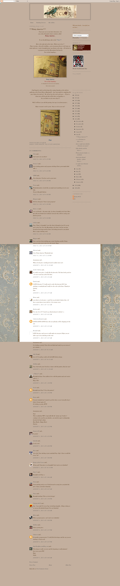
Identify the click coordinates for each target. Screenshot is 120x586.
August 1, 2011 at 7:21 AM (42, 304)
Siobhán (35, 364)
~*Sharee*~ (36, 373)
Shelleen (35, 525)
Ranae (34, 397)
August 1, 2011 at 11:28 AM (43, 369)
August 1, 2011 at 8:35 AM (42, 326)
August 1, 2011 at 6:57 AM (42, 293)
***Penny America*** (82, 137)
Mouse (34, 297)
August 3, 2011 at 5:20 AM (42, 510)
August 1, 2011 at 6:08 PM (42, 446)
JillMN (34, 175)
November (79, 124)
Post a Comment (33, 562)
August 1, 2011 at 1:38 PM (42, 383)
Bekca (34, 515)
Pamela (35, 281)
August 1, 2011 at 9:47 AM (42, 338)
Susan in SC (36, 431)
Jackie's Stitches (37, 270)
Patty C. (35, 472)
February (78, 179)
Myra (34, 450)
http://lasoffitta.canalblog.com (40, 546)
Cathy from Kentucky (38, 319)
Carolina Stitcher (60, 11)
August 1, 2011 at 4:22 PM (42, 426)
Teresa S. (35, 163)
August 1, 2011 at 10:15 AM (43, 349)
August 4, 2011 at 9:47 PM (42, 542)
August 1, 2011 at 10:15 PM (43, 467)
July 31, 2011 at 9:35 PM (42, 159)
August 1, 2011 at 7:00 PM (42, 458)
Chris (34, 154)
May (77, 171)
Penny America (39, 144)
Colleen (35, 222)
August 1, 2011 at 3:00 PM (42, 406)
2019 (76, 98)
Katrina (35, 309)
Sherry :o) (35, 209)
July (77, 134)
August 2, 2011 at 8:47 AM (42, 489)
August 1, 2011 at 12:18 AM (43, 265)
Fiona (34, 482)
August (78, 132)
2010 (76, 185)
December (79, 121)
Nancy (34, 493)
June (77, 169)
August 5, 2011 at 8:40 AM (42, 557)
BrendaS (35, 330)
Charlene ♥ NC (37, 503)
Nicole (34, 387)
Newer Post (32, 565)
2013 (76, 113)
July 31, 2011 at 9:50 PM (42, 194)
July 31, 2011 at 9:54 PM (42, 218)
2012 (76, 116)
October (78, 126)
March (78, 177)
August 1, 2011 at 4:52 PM (42, 436)
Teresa (34, 185)
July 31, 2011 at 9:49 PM (42, 180)
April (77, 174)
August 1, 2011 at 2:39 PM (42, 393)
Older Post (68, 565)
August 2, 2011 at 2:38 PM (42, 499)
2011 (76, 119)
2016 (76, 106)
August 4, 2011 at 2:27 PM (42, 530)
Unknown (35, 534)
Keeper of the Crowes (38, 462)
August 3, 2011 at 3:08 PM (42, 520)
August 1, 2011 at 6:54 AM (42, 277)
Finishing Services (41, 22)
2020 (76, 95)
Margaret (35, 199)
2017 (76, 103)
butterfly (35, 441)
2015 (76, 108)
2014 (76, 111)
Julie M (35, 354)
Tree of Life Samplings (52, 144)
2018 (76, 100)
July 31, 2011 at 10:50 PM (42, 246)
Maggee (35, 238)
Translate (84, 38)
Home (31, 22)
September (79, 129)
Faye (74, 199)
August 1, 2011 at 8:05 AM (42, 314)
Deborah (35, 250)
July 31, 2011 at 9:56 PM (42, 234)
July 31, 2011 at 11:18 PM (42, 255)
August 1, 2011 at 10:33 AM (43, 359)
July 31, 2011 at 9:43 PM (42, 171)
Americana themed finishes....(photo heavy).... (81, 159)
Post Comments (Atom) (42, 569)
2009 (76, 188)
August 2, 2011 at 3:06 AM (42, 477)
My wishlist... (52, 22)
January (78, 182)
